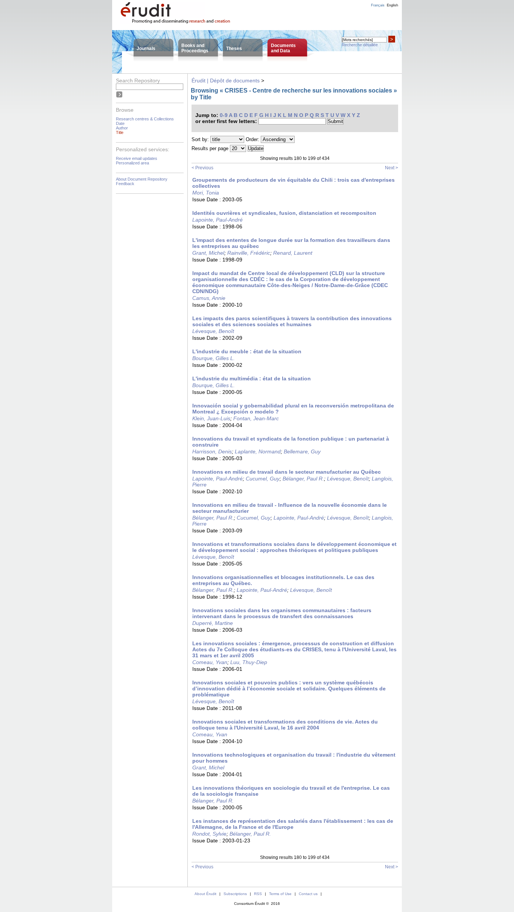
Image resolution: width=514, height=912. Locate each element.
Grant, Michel (208, 253)
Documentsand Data (283, 48)
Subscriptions (235, 894)
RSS (258, 894)
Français (378, 5)
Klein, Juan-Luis (211, 418)
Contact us (308, 894)
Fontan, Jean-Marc (256, 418)
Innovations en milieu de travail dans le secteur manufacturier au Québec (286, 472)
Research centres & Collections (145, 119)
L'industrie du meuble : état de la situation (246, 351)
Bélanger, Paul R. (303, 479)
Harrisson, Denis (212, 451)
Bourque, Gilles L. (213, 358)
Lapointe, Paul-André (217, 220)
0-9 (224, 115)
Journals (146, 48)
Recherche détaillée (360, 45)
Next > (391, 167)
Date (120, 123)
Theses (234, 48)
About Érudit (205, 894)
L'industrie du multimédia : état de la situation (251, 378)
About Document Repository (141, 179)
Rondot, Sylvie (209, 834)
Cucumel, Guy (263, 479)
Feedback (125, 183)
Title (119, 132)
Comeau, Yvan (209, 662)
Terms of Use (280, 894)
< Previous (202, 167)
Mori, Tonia (205, 193)
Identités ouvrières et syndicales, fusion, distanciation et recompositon (284, 213)
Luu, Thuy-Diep (248, 662)
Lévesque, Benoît (213, 331)
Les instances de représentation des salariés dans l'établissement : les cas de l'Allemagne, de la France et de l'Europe (292, 824)
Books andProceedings (194, 48)
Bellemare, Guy (302, 451)
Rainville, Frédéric (248, 253)
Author (122, 128)
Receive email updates (136, 158)
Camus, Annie (208, 298)
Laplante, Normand (258, 451)
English (392, 5)
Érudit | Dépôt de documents (226, 81)
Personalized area (132, 163)
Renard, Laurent (292, 253)
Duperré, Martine (212, 623)
